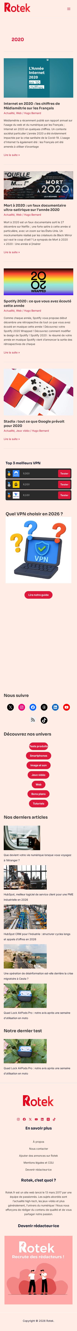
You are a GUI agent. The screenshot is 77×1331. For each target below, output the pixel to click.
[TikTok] (44, 720)
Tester (64, 473)
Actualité (9, 113)
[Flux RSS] (33, 719)
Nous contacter (38, 1148)
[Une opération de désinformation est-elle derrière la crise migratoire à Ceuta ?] (25, 956)
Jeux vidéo (23, 430)
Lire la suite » (12, 154)
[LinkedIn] (55, 707)
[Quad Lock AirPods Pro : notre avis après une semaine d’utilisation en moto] (25, 996)
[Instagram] (21, 707)
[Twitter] (30, 1119)
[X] (10, 707)
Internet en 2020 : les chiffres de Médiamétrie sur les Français (32, 106)
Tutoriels (38, 803)
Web (19, 113)
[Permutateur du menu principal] (69, 9)
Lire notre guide (38, 594)
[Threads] (44, 707)
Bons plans (38, 793)
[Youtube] (36, 1119)
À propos (38, 1141)
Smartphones (38, 755)
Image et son (38, 765)
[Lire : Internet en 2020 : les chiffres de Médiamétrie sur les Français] (38, 77)
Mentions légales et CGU (39, 1162)
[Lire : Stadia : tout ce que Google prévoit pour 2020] (38, 391)
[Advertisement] (38, 647)
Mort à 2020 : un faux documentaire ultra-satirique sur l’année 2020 (35, 207)
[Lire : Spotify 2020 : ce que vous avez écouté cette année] (38, 281)
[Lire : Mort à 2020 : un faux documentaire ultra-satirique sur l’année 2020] (38, 185)
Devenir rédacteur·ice (38, 1169)
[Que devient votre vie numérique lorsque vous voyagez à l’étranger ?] (22, 838)
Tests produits (38, 746)
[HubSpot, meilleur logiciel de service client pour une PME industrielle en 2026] (25, 877)
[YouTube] (66, 707)
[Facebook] (33, 707)
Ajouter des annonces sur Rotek (38, 1155)
